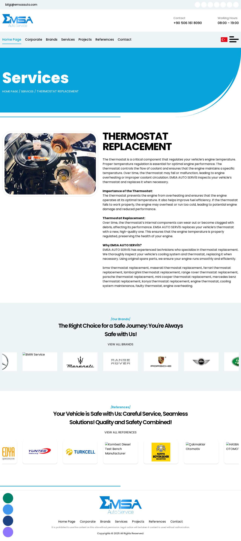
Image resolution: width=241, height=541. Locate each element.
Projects (85, 39)
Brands (51, 39)
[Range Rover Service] (120, 361)
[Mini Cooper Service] (201, 361)
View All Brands (120, 344)
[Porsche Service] (161, 361)
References (104, 39)
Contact (124, 39)
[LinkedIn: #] (210, 5)
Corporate (33, 39)
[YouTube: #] (223, 5)
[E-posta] (8, 532)
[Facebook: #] (236, 5)
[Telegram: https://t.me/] (204, 5)
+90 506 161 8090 (187, 23)
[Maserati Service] (80, 361)
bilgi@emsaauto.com (21, 5)
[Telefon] (8, 521)
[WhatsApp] (8, 498)
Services (68, 39)
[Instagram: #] (217, 5)
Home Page (11, 39)
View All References (120, 432)
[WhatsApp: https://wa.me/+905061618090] (197, 5)
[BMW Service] (40, 361)
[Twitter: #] (229, 5)
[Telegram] (8, 509)
